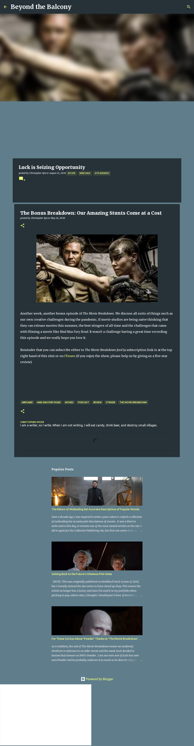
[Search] (188, 6)
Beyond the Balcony (41, 7)
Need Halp (85, 173)
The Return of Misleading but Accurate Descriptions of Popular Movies (95, 509)
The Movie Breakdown (133, 402)
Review (97, 402)
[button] (22, 225)
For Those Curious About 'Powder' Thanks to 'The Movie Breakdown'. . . (96, 638)
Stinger (110, 402)
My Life (71, 173)
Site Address (102, 173)
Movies (69, 402)
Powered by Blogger (99, 679)
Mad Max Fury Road (49, 402)
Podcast (83, 402)
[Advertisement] (97, 129)
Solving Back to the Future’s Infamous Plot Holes (82, 574)
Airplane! (27, 402)
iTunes (69, 356)
